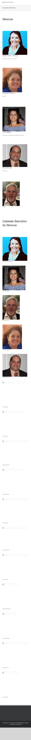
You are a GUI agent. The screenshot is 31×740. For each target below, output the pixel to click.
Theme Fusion (19, 724)
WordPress (13, 724)
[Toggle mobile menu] (28, 2)
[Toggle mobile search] (25, 2)
